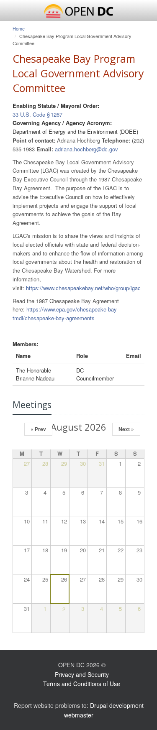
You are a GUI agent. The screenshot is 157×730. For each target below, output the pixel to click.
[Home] (78, 11)
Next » (126, 429)
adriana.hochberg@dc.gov (86, 149)
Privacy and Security (82, 674)
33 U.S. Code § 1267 (37, 114)
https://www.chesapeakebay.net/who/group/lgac (83, 288)
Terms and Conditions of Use (81, 683)
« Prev (38, 429)
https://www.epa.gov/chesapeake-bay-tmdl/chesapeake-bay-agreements (65, 313)
